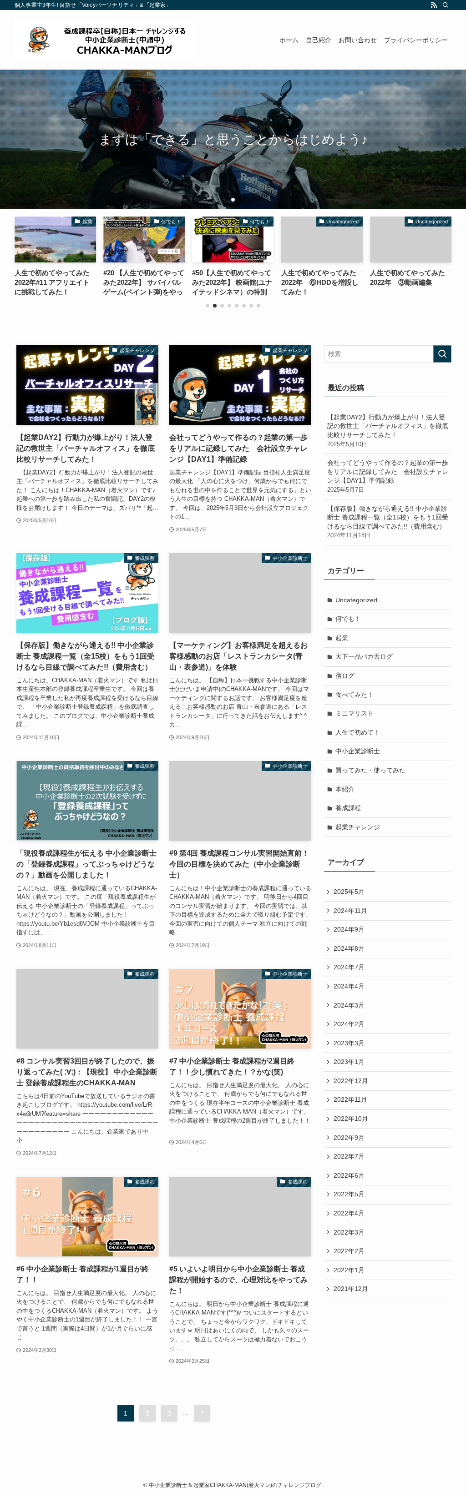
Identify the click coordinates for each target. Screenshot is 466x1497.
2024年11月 (350, 910)
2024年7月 (349, 967)
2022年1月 (349, 1270)
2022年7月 (349, 1156)
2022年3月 (349, 1232)
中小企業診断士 (357, 751)
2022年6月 (349, 1175)
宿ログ (345, 675)
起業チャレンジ (357, 827)
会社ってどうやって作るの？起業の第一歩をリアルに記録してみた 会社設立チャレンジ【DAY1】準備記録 (387, 476)
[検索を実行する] (442, 354)
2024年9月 (349, 929)
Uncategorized (356, 600)
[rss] (434, 5)
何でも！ (348, 618)
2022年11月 (350, 1099)
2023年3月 (349, 1043)
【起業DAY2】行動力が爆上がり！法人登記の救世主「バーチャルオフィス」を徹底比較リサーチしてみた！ (387, 430)
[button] (226, 200)
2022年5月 (349, 1194)
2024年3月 (349, 1005)
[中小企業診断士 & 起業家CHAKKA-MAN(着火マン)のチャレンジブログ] (106, 39)
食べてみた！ (354, 694)
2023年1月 (349, 1061)
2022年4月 (349, 1213)
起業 (341, 637)
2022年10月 (351, 1118)
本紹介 (345, 789)
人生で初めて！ (357, 732)
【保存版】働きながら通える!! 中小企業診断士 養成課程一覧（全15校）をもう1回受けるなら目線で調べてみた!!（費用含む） (387, 522)
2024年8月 (349, 948)
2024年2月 (349, 1024)
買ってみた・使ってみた (370, 770)
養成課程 (348, 808)
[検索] (445, 5)
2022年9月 (349, 1137)
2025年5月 (349, 891)
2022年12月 (351, 1080)
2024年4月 (349, 986)
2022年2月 (349, 1251)
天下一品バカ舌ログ (364, 656)
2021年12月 (351, 1288)
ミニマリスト (354, 713)
